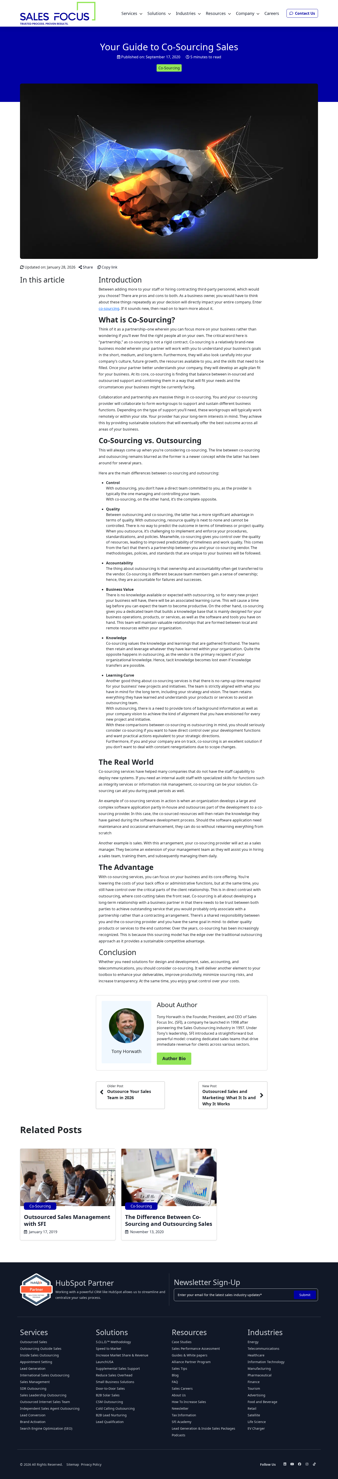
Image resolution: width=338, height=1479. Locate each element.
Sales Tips (179, 1368)
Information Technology (266, 1362)
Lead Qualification (110, 1422)
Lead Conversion (33, 1415)
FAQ (175, 1382)
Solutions (156, 13)
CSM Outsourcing (109, 1402)
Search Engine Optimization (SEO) (46, 1428)
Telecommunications (263, 1348)
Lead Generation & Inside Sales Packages (203, 1428)
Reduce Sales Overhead (114, 1375)
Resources (216, 13)
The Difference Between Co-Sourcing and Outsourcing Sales (168, 1220)
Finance (254, 1382)
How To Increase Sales (189, 1402)
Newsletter (180, 1408)
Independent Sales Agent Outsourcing (50, 1408)
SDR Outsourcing (33, 1388)
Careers (271, 13)
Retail (252, 1408)
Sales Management (35, 1382)
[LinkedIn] (285, 1464)
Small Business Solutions (115, 1382)
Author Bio (174, 1059)
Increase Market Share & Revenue (122, 1355)
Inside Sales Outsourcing (39, 1355)
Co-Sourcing (169, 67)
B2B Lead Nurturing (111, 1415)
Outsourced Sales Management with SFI (67, 1220)
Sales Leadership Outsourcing (43, 1395)
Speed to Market (108, 1348)
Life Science (257, 1422)
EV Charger (256, 1428)
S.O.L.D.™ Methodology (113, 1342)
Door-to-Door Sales (110, 1388)
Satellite (254, 1415)
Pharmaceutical (260, 1375)
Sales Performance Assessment (196, 1348)
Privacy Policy (91, 1464)
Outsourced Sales (33, 1342)
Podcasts (178, 1435)
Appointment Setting (36, 1362)
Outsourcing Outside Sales (40, 1348)
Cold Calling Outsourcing (115, 1408)
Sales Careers (182, 1388)
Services (129, 13)
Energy (253, 1342)
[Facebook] (299, 1464)
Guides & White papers (189, 1355)
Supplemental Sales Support (118, 1368)
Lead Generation (33, 1368)
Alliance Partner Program (191, 1362)
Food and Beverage (262, 1402)
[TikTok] (314, 1464)
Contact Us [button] (304, 13)
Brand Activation (33, 1422)
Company (245, 13)
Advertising (256, 1395)
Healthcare (256, 1355)
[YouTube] (292, 1464)
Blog (175, 1375)
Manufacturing (259, 1368)
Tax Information (184, 1415)
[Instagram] (307, 1464)
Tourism (254, 1388)
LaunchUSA (104, 1362)
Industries (186, 13)
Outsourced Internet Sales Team (45, 1402)
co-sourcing (109, 308)
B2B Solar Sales (108, 1395)
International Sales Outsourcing (44, 1375)
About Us (179, 1395)
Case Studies (182, 1342)
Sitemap (72, 1464)
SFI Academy (181, 1422)
